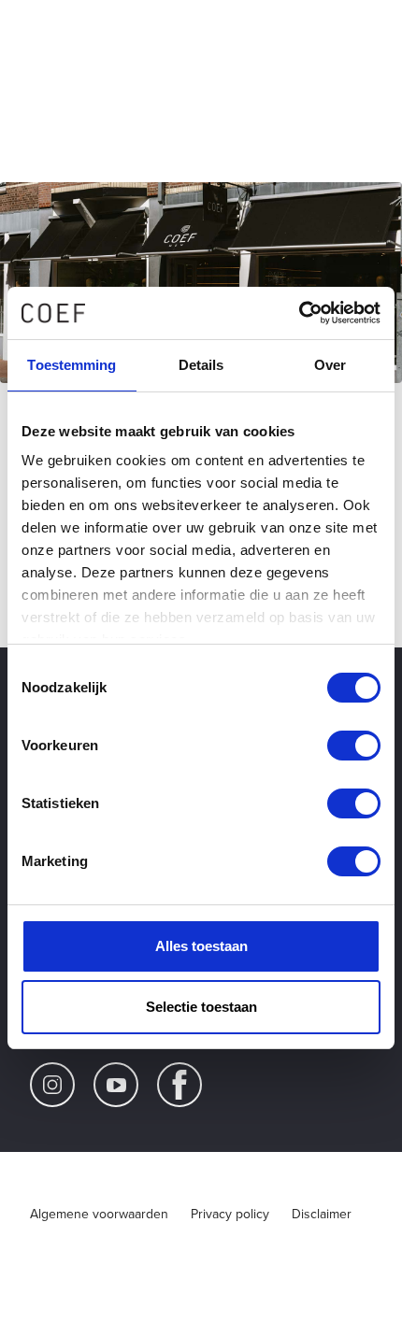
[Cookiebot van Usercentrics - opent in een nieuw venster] (298, 313)
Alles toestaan (201, 946)
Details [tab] (201, 365)
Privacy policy (230, 1213)
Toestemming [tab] (71, 365)
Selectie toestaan (201, 1007)
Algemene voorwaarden (99, 1213)
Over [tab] (330, 365)
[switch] (353, 745)
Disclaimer (322, 1213)
